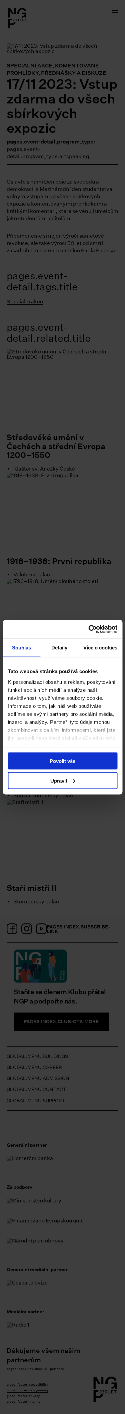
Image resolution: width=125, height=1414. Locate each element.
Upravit (58, 780)
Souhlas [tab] (21, 647)
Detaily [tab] (59, 647)
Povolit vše (62, 761)
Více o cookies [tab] (100, 647)
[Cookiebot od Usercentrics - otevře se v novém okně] (89, 629)
